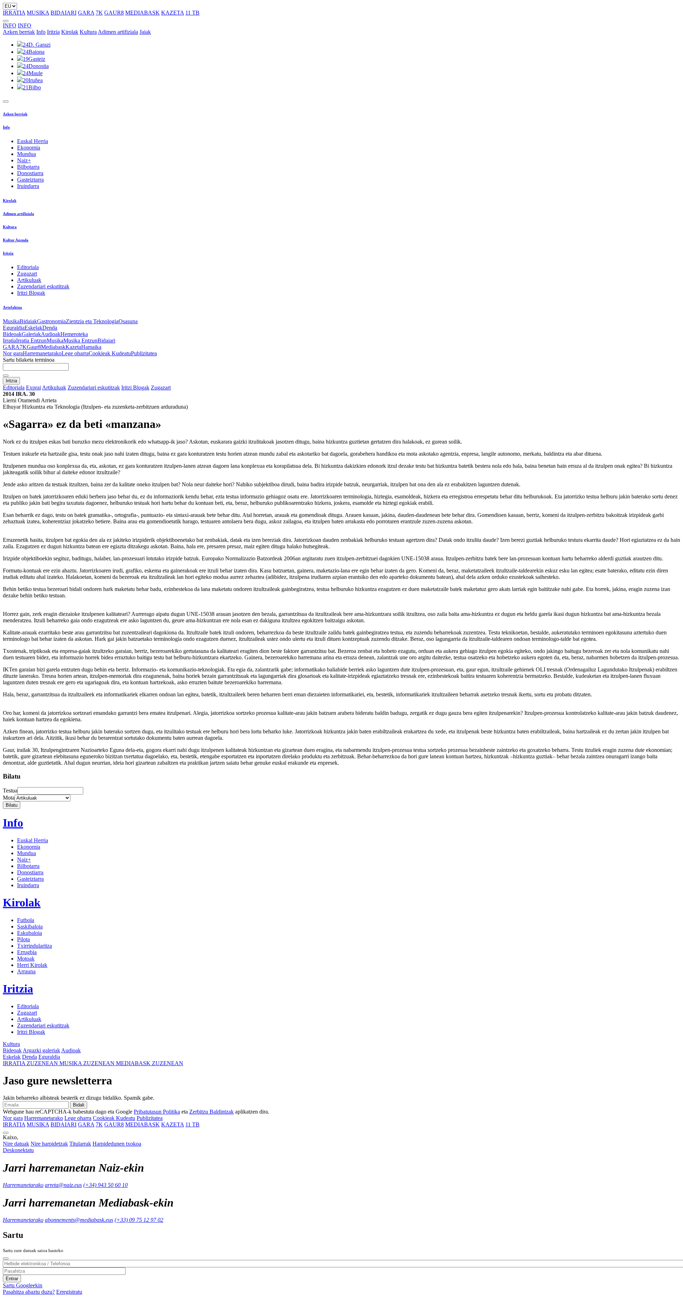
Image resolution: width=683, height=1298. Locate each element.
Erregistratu (69, 1292)
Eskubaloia (29, 933)
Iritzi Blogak (31, 293)
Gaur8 (34, 347)
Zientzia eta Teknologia (92, 321)
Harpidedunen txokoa (116, 1144)
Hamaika (91, 347)
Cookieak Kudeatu (110, 353)
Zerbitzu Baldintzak (211, 1112)
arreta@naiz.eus (63, 1185)
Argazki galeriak (41, 1050)
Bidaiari (106, 340)
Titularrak (80, 1144)
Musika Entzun (80, 340)
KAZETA (172, 13)
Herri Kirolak (32, 965)
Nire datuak (16, 1144)
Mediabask (53, 347)
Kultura (88, 32)
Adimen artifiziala (118, 32)
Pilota (23, 939)
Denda (49, 328)
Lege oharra (75, 353)
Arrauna (26, 971)
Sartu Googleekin (22, 1285)
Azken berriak (19, 32)
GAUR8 (114, 13)
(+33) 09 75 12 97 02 (139, 1220)
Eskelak (33, 328)
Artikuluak (29, 280)
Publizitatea (144, 353)
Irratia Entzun (31, 340)
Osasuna (128, 321)
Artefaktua (12, 307)
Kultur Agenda (15, 240)
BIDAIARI (63, 13)
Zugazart (27, 274)
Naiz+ (24, 160)
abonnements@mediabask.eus (79, 1220)
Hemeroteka (74, 334)
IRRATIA (14, 13)
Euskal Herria (32, 141)
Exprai (33, 387)
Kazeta (73, 347)
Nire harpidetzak (49, 1144)
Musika (11, 321)
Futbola (25, 920)
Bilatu (11, 805)
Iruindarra (28, 186)
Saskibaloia (30, 926)
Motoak (26, 959)
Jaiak (145, 32)
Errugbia (27, 952)
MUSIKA (38, 13)
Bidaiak (28, 321)
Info (41, 32)
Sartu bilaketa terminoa (28, 360)
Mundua (26, 154)
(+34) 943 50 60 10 (105, 1185)
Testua (10, 790)
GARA (86, 13)
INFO (9, 25)
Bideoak (12, 334)
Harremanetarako (42, 353)
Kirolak (69, 32)
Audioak (50, 334)
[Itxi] (6, 1258)
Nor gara (13, 353)
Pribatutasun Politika (157, 1112)
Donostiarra (30, 173)
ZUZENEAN (31, 1063)
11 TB (192, 13)
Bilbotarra (28, 167)
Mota (9, 798)
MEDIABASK (142, 13)
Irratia (9, 340)
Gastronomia (51, 321)
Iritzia (53, 32)
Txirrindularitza (34, 946)
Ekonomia (28, 148)
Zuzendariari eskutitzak (43, 286)
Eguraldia (14, 328)
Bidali (78, 1105)
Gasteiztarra (30, 180)
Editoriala (28, 267)
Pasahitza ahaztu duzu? (29, 1292)
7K (99, 13)
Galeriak (31, 334)
